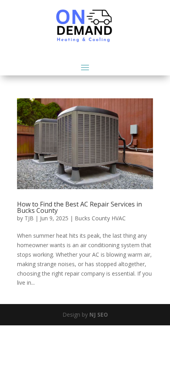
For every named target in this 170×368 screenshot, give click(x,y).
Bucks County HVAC (100, 218)
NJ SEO (98, 314)
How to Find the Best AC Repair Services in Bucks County (79, 207)
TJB (29, 218)
